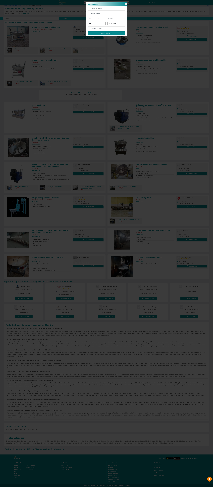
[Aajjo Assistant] (209, 479)
